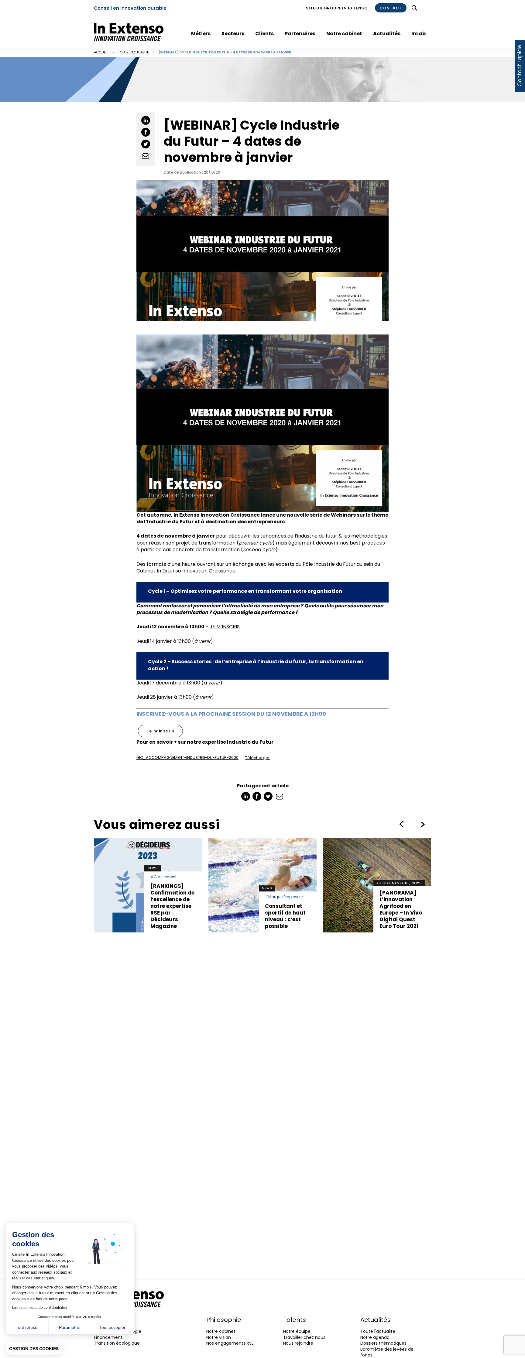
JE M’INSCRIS (225, 626)
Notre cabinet (344, 33)
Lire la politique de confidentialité (39, 1307)
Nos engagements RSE (230, 1343)
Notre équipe (297, 1331)
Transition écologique (117, 1343)
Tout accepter (112, 1327)
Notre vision (218, 1337)
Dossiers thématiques (383, 1343)
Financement (108, 1337)
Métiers (201, 33)
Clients (264, 33)
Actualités (386, 33)
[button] (33, 1349)
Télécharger (257, 757)
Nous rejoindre (298, 1343)
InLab (418, 33)
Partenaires (300, 33)
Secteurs (232, 33)
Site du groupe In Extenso (337, 8)
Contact (390, 8)
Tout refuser (27, 1327)
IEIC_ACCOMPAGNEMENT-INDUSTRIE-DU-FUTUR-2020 (187, 757)
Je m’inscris (160, 731)
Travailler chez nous (304, 1337)
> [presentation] (401, 824)
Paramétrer (70, 1327)
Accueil (101, 52)
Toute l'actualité (133, 52)
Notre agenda (374, 1337)
